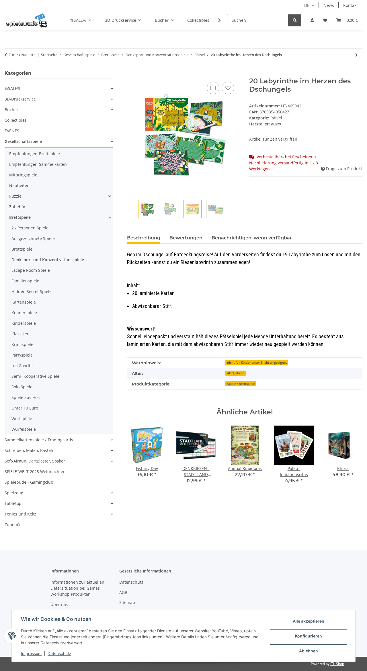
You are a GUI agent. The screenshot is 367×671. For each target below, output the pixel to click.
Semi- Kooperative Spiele (35, 376)
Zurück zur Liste (22, 54)
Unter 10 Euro (24, 408)
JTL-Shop (337, 663)
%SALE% (13, 88)
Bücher (11, 109)
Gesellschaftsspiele (23, 141)
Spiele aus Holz (26, 397)
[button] (312, 20)
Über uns (59, 604)
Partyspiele (22, 355)
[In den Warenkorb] (131, 74)
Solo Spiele (21, 386)
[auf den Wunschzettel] (228, 88)
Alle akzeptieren (308, 621)
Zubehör (17, 206)
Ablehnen (308, 650)
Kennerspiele (24, 312)
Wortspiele (21, 418)
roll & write (22, 365)
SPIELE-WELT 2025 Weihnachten (35, 471)
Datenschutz (59, 653)
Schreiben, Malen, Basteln (29, 450)
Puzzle (15, 196)
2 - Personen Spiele (29, 228)
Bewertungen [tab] (185, 238)
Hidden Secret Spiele (31, 291)
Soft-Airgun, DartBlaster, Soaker (35, 461)
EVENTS (12, 130)
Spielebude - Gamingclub (29, 482)
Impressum (31, 653)
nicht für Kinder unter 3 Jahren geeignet (257, 363)
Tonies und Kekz (20, 514)
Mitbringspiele (23, 175)
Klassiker (20, 334)
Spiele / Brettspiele (241, 384)
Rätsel (276, 118)
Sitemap (127, 602)
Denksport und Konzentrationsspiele (47, 259)
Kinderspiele (23, 323)
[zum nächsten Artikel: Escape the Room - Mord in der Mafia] (356, 55)
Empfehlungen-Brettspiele (34, 153)
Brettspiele (20, 217)
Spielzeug (14, 492)
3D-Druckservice (20, 99)
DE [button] (306, 5)
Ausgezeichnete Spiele (33, 238)
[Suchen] (294, 20)
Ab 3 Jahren (235, 373)
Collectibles (16, 120)
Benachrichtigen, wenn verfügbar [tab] (252, 238)
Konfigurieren (308, 635)
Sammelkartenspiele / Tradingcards (39, 439)
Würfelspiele (23, 429)
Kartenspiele (23, 302)
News (328, 5)
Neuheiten (19, 185)
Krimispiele (22, 344)
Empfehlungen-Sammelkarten (38, 164)
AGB (123, 592)
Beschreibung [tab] (143, 238)
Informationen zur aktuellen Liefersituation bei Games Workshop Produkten (77, 588)
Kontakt (350, 5)
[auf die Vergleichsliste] (213, 88)
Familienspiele (25, 281)
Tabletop (13, 503)
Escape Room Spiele (30, 270)
